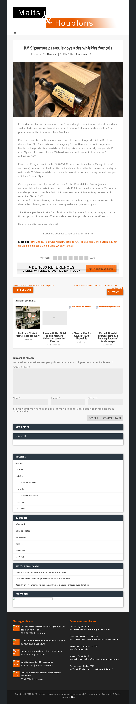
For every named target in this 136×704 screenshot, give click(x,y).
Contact (19, 469)
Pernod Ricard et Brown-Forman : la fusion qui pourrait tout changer (108, 337)
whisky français (65, 245)
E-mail (55, 398)
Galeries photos (23, 531)
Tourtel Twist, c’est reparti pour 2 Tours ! (92, 669)
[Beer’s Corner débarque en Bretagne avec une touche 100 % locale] (16, 628)
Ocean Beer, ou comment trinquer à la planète (43, 640)
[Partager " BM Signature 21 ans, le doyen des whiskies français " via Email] (81, 258)
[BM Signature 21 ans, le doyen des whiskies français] (68, 89)
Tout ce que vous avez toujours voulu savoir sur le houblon (43, 579)
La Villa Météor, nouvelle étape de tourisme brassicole (41, 572)
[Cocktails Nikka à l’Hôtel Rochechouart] (28, 317)
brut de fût (72, 241)
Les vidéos (20, 508)
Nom (16, 398)
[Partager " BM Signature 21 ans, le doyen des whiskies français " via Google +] (65, 258)
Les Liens (20, 502)
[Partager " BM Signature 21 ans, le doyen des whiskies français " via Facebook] (54, 258)
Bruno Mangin (56, 241)
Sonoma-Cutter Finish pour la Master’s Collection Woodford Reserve (54, 337)
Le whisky (20, 489)
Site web (92, 398)
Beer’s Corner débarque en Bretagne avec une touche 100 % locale (43, 628)
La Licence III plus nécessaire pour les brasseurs (95, 659)
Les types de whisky (29, 495)
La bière (19, 476)
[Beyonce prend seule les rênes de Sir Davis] (16, 652)
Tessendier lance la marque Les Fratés (91, 629)
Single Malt (48, 245)
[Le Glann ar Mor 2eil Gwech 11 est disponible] (81, 317)
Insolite (19, 544)
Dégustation (21, 524)
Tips (73, 697)
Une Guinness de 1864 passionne (37, 662)
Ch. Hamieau (50, 54)
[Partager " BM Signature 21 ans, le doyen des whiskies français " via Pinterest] (70, 258)
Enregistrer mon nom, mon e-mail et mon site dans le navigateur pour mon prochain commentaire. (63, 410)
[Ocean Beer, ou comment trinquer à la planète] (16, 642)
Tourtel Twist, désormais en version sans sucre (95, 639)
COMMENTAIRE (21, 367)
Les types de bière (28, 482)
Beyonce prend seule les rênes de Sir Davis (41, 651)
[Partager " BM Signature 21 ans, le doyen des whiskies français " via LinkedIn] (75, 258)
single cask (34, 245)
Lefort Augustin (80, 649)
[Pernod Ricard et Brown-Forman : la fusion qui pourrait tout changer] (108, 317)
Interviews (20, 550)
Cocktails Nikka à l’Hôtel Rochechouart (28, 334)
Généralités (21, 537)
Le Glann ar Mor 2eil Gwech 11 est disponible (81, 336)
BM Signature (39, 241)
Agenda (19, 463)
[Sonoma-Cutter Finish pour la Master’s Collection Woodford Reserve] (54, 317)
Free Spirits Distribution (94, 241)
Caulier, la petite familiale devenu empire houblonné (41, 674)
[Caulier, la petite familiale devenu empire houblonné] (16, 674)
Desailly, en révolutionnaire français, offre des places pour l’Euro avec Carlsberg (52, 585)
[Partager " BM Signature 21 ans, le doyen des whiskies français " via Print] (86, 258)
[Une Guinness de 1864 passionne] (16, 663)
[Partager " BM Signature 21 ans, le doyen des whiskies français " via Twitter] (60, 258)
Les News (81, 54)
